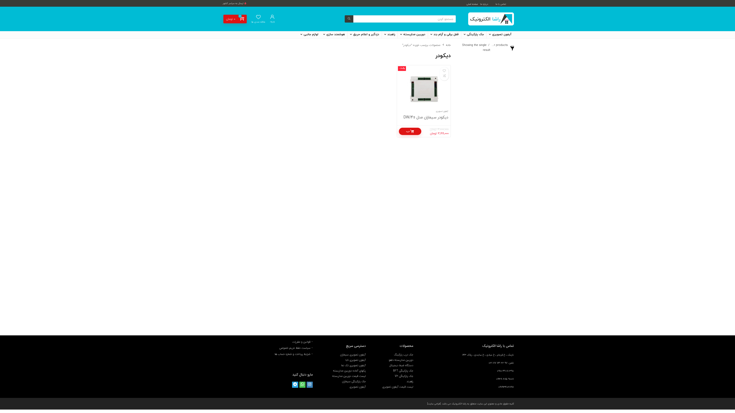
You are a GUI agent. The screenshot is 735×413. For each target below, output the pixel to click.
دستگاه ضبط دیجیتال (401, 365)
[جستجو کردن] (349, 19)
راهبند (391, 34)
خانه (448, 45)
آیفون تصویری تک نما (353, 365)
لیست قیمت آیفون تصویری (397, 386)
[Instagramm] (310, 385)
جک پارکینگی (475, 34)
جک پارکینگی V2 (404, 376)
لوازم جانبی (311, 34)
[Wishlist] (258, 17)
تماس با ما (501, 4)
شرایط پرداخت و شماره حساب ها (292, 354)
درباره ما (484, 4)
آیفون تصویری (501, 34)
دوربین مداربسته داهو (401, 360)
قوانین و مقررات (301, 341)
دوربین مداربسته (414, 34)
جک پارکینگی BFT (403, 370)
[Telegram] (295, 385)
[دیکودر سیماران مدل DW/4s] (423, 89)
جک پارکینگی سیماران (354, 381)
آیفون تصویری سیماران (353, 354)
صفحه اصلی (472, 4)
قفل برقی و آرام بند (446, 34)
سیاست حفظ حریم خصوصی (294, 348)
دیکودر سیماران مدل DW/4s (425, 117)
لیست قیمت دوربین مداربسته (349, 376)
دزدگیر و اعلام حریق (366, 34)
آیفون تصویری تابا (355, 360)
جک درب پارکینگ (403, 354)
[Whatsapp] (302, 385)
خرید (408, 131)
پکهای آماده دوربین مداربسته (349, 370)
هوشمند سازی (335, 34)
